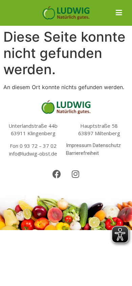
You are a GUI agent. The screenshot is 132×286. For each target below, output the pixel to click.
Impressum (78, 145)
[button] (119, 13)
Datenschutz (107, 145)
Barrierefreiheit (82, 153)
